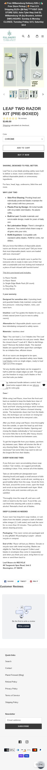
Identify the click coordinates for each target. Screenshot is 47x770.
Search (8, 661)
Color (5, 134)
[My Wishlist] (32, 36)
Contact (8, 668)
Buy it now (23, 155)
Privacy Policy (11, 689)
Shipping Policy (11, 702)
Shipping (6, 125)
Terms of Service (12, 695)
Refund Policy (11, 682)
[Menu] (42, 36)
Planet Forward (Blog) (14, 675)
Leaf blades (8, 361)
